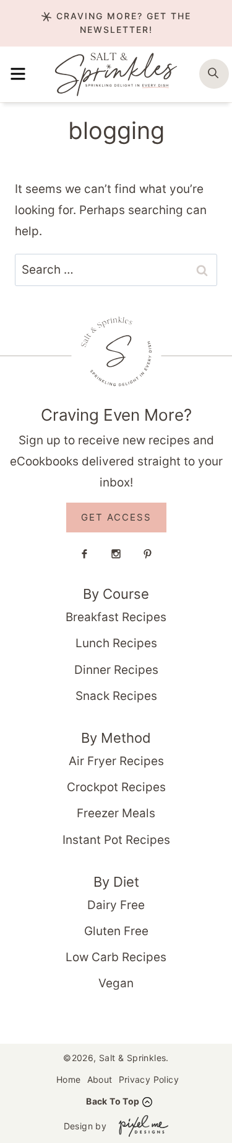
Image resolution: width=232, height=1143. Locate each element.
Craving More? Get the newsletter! (122, 23)
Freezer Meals (116, 813)
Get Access (116, 517)
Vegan (116, 983)
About (100, 1079)
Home (68, 1079)
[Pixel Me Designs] (140, 1126)
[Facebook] (85, 553)
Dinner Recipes (116, 670)
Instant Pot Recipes (116, 840)
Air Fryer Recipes (116, 761)
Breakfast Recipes (116, 617)
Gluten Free (116, 931)
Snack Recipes (116, 696)
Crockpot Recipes (116, 787)
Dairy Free (116, 905)
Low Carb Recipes (116, 957)
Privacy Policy (149, 1079)
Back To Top (112, 1101)
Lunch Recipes (116, 643)
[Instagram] (116, 553)
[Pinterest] (148, 553)
